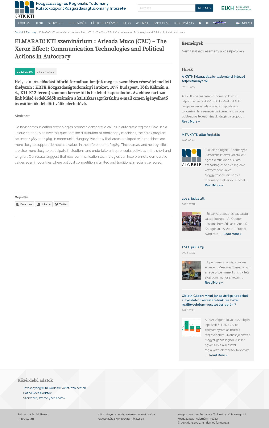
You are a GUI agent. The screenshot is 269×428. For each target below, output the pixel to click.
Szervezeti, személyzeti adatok (44, 398)
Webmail (142, 23)
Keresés (204, 8)
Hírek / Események (104, 23)
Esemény (31, 32)
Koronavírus (184, 23)
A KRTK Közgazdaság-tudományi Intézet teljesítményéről (213, 79)
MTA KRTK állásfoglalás (201, 135)
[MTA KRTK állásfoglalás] (191, 157)
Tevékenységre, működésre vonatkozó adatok (54, 388)
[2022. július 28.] (191, 221)
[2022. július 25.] (191, 270)
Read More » (191, 121)
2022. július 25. (193, 247)
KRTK (39, 23)
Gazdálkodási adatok (37, 393)
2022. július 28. (193, 198)
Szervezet (56, 23)
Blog (127, 23)
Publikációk (77, 23)
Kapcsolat (161, 23)
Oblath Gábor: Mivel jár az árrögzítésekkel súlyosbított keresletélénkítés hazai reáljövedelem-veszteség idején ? (215, 300)
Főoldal (24, 23)
